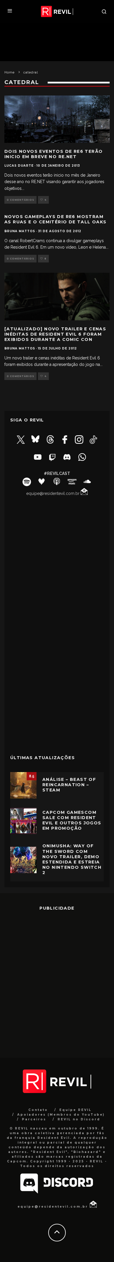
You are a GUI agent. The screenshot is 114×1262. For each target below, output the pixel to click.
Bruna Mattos (19, 231)
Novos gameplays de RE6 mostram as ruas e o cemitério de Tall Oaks (55, 219)
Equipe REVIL (75, 1110)
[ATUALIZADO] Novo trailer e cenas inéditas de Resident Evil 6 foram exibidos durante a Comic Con (55, 334)
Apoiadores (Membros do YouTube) (61, 1115)
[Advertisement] (57, 706)
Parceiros (34, 1119)
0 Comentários (20, 199)
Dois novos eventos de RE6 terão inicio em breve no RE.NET (53, 154)
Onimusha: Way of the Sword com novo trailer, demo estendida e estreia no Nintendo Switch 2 (71, 859)
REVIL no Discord (79, 1119)
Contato (38, 1110)
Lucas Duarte (19, 166)
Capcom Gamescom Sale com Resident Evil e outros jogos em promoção (71, 820)
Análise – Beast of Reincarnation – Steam (69, 785)
